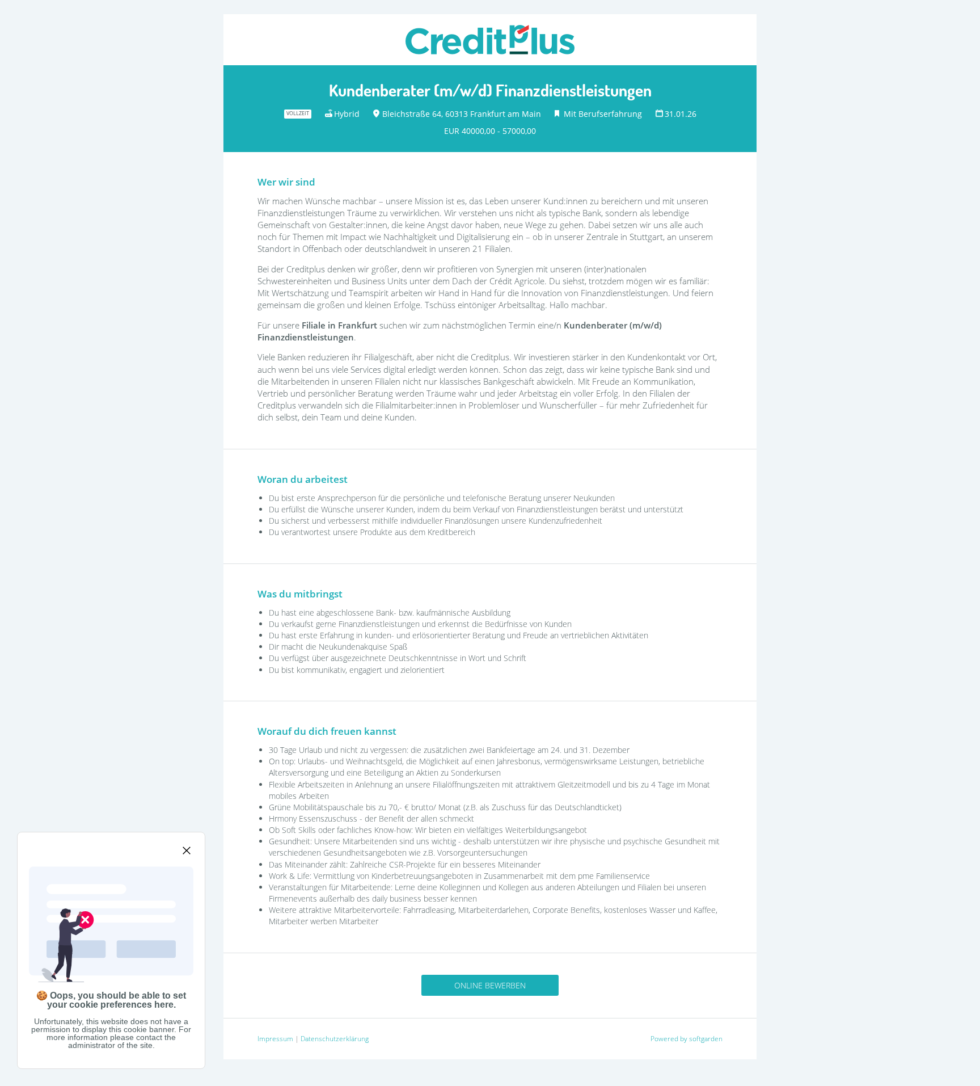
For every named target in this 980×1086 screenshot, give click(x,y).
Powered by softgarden (686, 1038)
